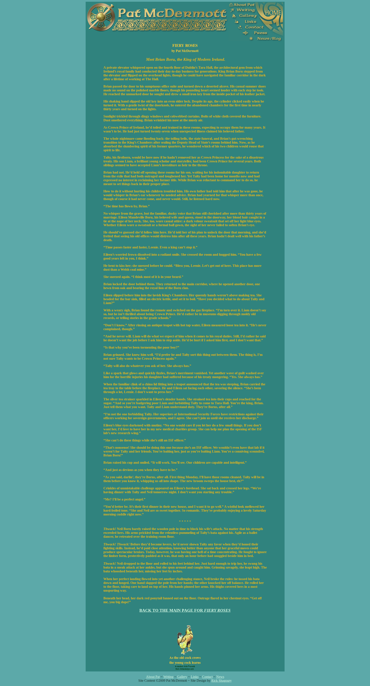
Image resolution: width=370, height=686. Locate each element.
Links (194, 677)
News (220, 677)
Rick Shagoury (221, 680)
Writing (168, 677)
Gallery (182, 677)
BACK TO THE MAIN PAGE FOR (185, 610)
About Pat (153, 677)
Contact (207, 677)
